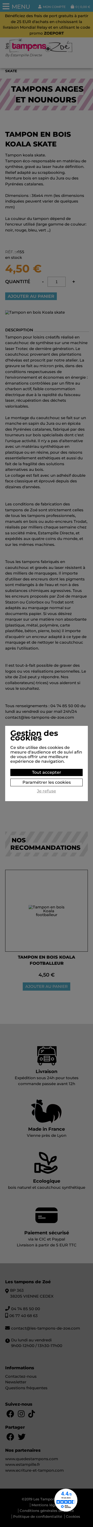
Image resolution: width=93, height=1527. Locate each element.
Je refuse (46, 791)
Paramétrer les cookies (46, 782)
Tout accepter (46, 772)
